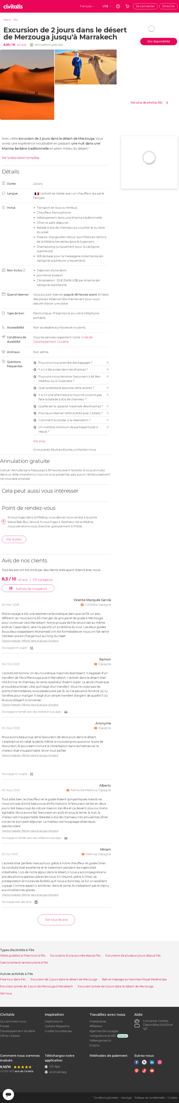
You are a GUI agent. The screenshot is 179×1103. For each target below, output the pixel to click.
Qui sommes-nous (13, 1021)
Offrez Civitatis (10, 1035)
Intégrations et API (103, 1035)
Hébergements (100, 1040)
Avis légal (126, 1097)
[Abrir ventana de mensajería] (8, 1094)
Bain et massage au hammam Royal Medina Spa (134, 979)
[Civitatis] (13, 6)
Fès (15, 19)
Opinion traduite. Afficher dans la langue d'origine (30, 641)
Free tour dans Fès (13, 979)
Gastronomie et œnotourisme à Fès (24, 962)
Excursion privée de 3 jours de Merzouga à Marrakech (36, 986)
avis (23, 44)
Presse (4, 1026)
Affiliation (96, 1026)
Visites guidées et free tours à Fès (23, 955)
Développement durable (17, 1031)
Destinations (53, 1021)
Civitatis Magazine (57, 1026)
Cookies (172, 1097)
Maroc (7, 19)
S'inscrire (168, 6)
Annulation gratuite (49, 44)
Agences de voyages (104, 1031)
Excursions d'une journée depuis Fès (75, 955)
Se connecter (145, 6)
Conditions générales (106, 1097)
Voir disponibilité (158, 41)
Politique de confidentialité (149, 1097)
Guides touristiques (58, 1031)
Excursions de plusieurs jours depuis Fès (133, 955)
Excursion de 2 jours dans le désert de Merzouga (64, 979)
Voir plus (39, 441)
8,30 (9, 44)
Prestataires (98, 1021)
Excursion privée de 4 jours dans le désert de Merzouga (115, 986)
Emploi (94, 1045)
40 (19, 44)
